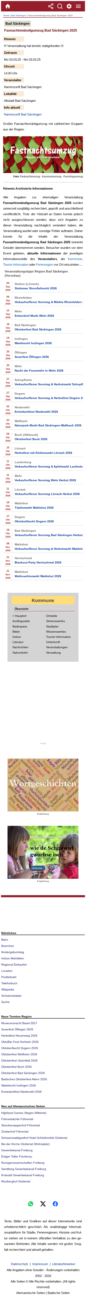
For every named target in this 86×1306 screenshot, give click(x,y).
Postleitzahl (8, 977)
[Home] (7, 6)
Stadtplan (52, 626)
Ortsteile (51, 615)
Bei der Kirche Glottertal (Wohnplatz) (25, 1144)
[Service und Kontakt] (69, 6)
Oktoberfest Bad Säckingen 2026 (38, 329)
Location (7, 970)
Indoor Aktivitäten (12, 958)
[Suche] (59, 6)
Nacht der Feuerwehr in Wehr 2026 (39, 370)
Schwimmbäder (11, 995)
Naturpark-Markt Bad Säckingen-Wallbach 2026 (48, 425)
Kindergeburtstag (12, 952)
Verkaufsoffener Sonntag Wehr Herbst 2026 (45, 480)
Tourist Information (58, 636)
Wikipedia (7, 989)
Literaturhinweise (63, 1264)
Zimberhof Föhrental (14, 1131)
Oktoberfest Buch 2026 (31, 439)
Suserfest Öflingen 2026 (32, 356)
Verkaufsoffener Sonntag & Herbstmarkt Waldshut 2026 (48, 548)
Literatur (18, 642)
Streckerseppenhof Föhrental (20, 1125)
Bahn (4, 939)
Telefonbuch (9, 983)
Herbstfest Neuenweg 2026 (19, 1035)
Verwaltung (53, 652)
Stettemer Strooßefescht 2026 (36, 288)
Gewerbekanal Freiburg (17, 1150)
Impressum (40, 1264)
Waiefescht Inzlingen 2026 (33, 343)
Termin (6, 15)
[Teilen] (50, 6)
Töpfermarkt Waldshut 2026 (34, 507)
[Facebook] (55, 1203)
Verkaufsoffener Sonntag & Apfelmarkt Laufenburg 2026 (48, 466)
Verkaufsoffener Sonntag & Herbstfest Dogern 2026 (48, 398)
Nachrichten (20, 647)
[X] (43, 1203)
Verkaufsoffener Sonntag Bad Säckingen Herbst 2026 (48, 535)
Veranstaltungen (57, 647)
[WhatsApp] (30, 1203)
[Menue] (78, 6)
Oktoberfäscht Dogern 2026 (34, 521)
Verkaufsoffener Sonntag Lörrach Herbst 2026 (47, 494)
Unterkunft (53, 642)
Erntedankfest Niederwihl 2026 (36, 411)
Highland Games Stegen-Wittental (23, 1113)
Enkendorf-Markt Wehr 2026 (34, 315)
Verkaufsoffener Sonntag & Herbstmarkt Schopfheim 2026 (48, 384)
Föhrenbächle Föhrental (17, 1119)
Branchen (7, 946)
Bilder (16, 631)
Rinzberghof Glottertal (15, 1181)
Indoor (17, 636)
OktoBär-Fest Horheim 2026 (20, 1041)
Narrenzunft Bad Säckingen (23, 114)
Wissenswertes (56, 631)
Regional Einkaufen (14, 964)
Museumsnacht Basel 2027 (19, 1023)
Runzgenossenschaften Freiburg (22, 1162)
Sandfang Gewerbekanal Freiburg (23, 1169)
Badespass (20, 626)
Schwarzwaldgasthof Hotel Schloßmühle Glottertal (34, 1137)
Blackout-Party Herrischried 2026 (38, 562)
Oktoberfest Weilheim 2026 (19, 1054)
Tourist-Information (15, 264)
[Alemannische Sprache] (43, 785)
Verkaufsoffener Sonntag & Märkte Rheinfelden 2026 (48, 302)
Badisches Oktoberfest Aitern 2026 (24, 1079)
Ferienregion (44, 264)
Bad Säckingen (18, 15)
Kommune (75, 259)
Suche (5, 1002)
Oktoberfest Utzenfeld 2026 (19, 1060)
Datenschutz (19, 1264)
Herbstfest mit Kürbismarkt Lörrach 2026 (43, 452)
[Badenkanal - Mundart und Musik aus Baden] (43, 852)
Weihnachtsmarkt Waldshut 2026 (38, 576)
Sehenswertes (55, 621)
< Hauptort (20, 615)
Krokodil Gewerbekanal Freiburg (22, 1175)
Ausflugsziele (21, 621)
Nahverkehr (20, 652)
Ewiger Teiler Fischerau (16, 1156)
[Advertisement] (43, 704)
